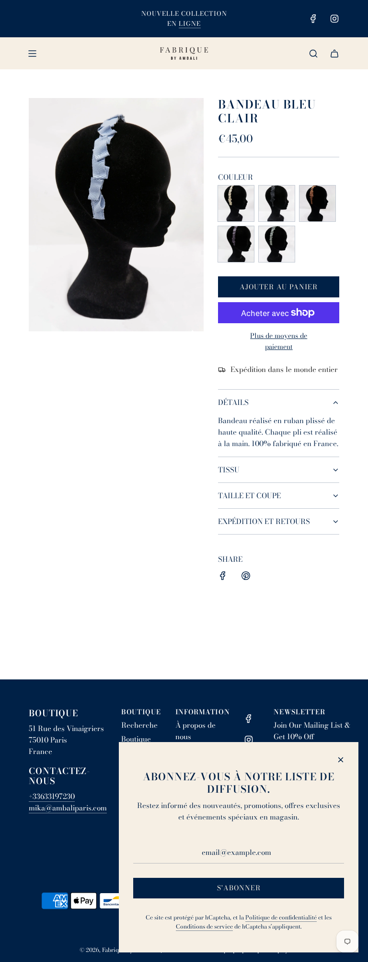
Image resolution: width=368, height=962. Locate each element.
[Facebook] (313, 18)
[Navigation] (32, 53)
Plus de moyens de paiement (278, 340)
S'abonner (239, 888)
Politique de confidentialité (281, 917)
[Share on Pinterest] (245, 577)
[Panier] (334, 53)
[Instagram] (334, 18)
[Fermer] (340, 759)
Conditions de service (204, 926)
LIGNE (190, 23)
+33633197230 (52, 796)
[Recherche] (313, 53)
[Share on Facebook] (222, 577)
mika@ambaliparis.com (68, 807)
